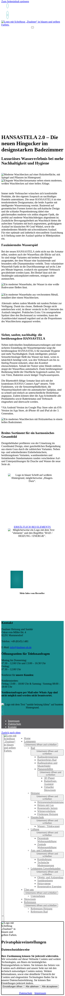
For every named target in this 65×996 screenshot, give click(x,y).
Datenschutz (14, 723)
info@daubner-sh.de (21, 647)
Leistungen (30, 741)
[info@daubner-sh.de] (7, 13)
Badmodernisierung (47, 756)
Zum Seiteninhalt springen (15, 1)
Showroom (30, 899)
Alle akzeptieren (50, 986)
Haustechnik (37, 817)
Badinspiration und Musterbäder (47, 764)
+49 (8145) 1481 (14, 11)
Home (27, 738)
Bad (33, 747)
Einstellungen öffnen (12, 986)
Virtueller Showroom (50, 788)
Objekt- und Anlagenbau (50, 877)
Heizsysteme (44, 883)
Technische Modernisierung (45, 864)
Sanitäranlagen (45, 880)
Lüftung (35, 829)
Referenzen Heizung (41, 908)
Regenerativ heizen (47, 808)
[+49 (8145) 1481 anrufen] (7, 5)
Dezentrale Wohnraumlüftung (46, 840)
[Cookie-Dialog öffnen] (2, 918)
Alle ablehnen (32, 986)
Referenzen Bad (39, 911)
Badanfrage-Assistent (50, 782)
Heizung (35, 793)
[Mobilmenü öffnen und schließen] (32, 27)
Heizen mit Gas (45, 805)
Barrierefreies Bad (46, 759)
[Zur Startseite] (32, 24)
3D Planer (49, 778)
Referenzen (30, 902)
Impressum (14, 720)
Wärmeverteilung (46, 811)
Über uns (29, 889)
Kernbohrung (44, 859)
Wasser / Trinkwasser (48, 826)
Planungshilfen (45, 769)
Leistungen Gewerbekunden (45, 868)
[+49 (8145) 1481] (7, 16)
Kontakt (12, 726)
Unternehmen (38, 896)
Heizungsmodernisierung (50, 802)
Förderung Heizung (47, 814)
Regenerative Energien (49, 886)
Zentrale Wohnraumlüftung (46, 846)
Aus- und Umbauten (41, 850)
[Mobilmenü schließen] (2, 825)
